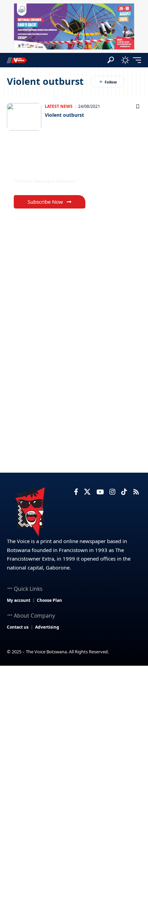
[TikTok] (124, 491)
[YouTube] (100, 491)
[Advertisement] (74, 743)
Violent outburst (64, 115)
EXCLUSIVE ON (42, 167)
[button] (111, 60)
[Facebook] (76, 491)
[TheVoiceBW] (17, 60)
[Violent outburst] (24, 117)
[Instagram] (112, 491)
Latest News (59, 106)
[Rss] (136, 491)
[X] (87, 491)
